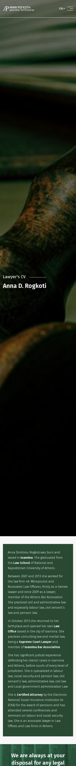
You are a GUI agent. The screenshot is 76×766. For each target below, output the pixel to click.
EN (61, 8)
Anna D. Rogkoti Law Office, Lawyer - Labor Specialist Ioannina (18, 9)
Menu (70, 9)
